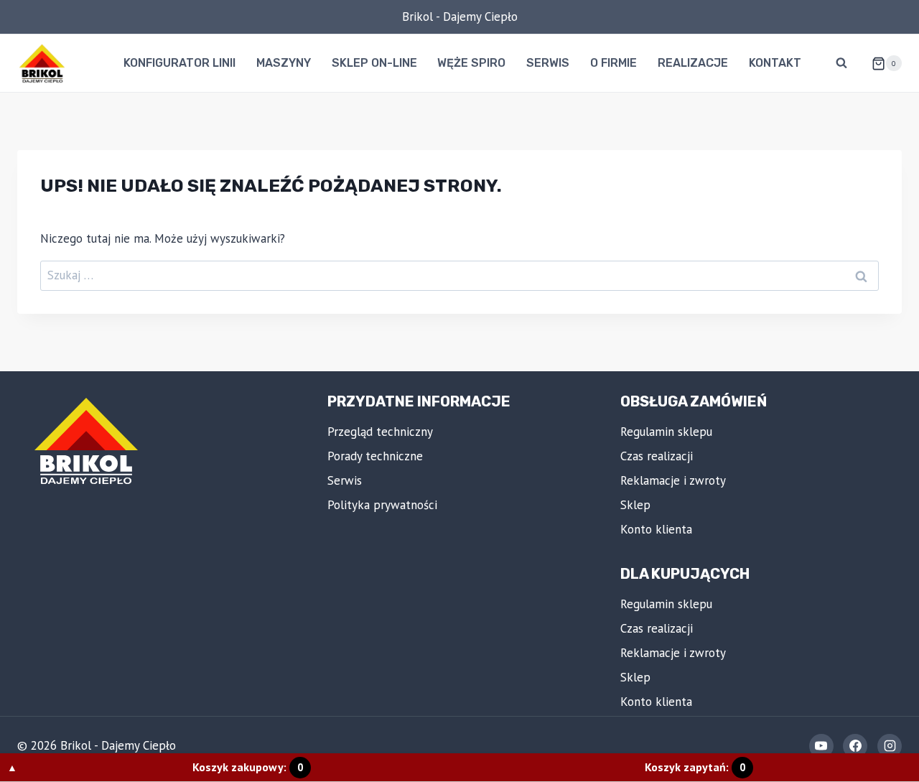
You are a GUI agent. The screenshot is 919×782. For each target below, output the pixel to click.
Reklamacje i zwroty (673, 480)
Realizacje (693, 63)
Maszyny (283, 63)
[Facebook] (855, 746)
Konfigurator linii (179, 63)
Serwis (547, 63)
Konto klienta (656, 529)
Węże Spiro (471, 63)
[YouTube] (821, 746)
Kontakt (775, 63)
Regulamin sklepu (666, 431)
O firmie (613, 63)
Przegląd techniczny (380, 431)
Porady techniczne (375, 456)
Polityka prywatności (382, 505)
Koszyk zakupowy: (248, 767)
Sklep (635, 505)
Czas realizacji (656, 456)
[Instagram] (889, 746)
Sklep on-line (374, 63)
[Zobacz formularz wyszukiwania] (841, 63)
